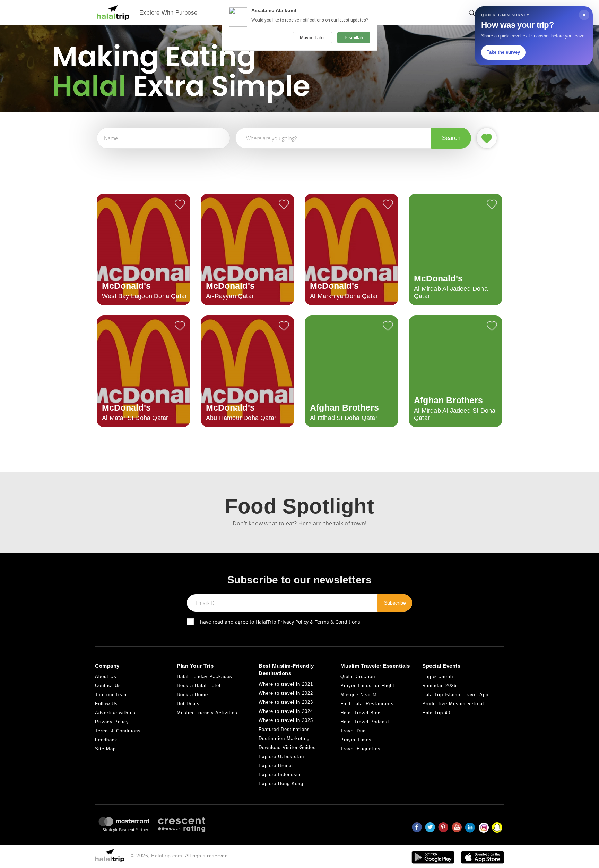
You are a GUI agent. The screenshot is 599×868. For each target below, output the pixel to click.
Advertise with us (115, 712)
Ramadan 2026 (439, 685)
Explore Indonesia (280, 774)
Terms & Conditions (337, 621)
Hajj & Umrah (437, 676)
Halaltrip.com (166, 855)
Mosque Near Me (360, 694)
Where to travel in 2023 (286, 702)
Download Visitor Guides (287, 747)
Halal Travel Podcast (364, 721)
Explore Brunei (276, 765)
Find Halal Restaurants (367, 703)
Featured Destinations (284, 729)
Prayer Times (356, 739)
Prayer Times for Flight (367, 685)
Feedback (106, 739)
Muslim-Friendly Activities (207, 712)
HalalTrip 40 (436, 712)
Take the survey (503, 52)
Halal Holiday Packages (204, 676)
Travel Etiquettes (360, 748)
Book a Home (192, 694)
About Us (105, 676)
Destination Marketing (284, 738)
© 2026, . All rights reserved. (180, 855)
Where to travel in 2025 (286, 720)
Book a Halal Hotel (198, 685)
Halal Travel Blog (360, 712)
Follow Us (106, 703)
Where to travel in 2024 (286, 711)
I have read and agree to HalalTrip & (278, 621)
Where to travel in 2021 (286, 684)
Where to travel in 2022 (286, 693)
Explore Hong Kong (281, 783)
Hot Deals (188, 703)
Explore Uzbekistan (281, 756)
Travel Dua (353, 730)
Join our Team (111, 694)
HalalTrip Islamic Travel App (455, 694)
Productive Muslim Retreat (453, 703)
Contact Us (108, 685)
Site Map (105, 748)
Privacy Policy (293, 621)
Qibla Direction (357, 676)
